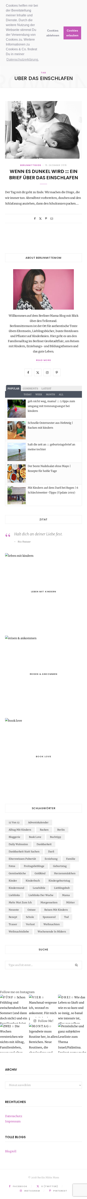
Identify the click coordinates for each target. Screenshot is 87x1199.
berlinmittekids (30, 165)
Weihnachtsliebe (19, 931)
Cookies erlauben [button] (72, 33)
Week (38, 394)
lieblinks (14, 895)
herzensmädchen (64, 873)
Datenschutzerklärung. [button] (22, 59)
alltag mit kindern (20, 829)
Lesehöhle (39, 887)
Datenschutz (13, 1116)
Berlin (61, 829)
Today (28, 394)
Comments (30, 388)
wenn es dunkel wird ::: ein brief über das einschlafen (43, 174)
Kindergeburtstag (59, 880)
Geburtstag (60, 866)
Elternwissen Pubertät (22, 858)
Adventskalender (38, 822)
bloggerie (14, 836)
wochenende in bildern (52, 931)
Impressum (13, 1121)
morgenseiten (48, 902)
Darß (51, 851)
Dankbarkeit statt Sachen (24, 851)
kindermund (16, 887)
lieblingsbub (62, 887)
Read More (43, 360)
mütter (70, 902)
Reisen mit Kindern (56, 909)
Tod (66, 916)
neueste (14, 909)
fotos (12, 866)
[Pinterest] (46, 218)
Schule (30, 916)
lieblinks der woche (41, 895)
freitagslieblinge (34, 866)
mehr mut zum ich (20, 902)
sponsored (49, 916)
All (61, 394)
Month (50, 394)
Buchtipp (55, 836)
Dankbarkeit (44, 844)
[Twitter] (40, 218)
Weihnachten (52, 924)
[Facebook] (35, 218)
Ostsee (32, 909)
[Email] (51, 218)
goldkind (40, 873)
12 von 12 (14, 822)
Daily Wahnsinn (18, 844)
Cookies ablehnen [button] (52, 33)
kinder (13, 880)
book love (35, 836)
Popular (13, 388)
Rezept (13, 916)
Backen (44, 829)
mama (66, 895)
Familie (70, 858)
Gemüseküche (17, 873)
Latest (46, 388)
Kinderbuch (33, 880)
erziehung (51, 858)
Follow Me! (45, 1021)
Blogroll (10, 1151)
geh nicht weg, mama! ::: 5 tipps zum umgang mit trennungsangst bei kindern (51, 406)
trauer (13, 924)
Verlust (30, 924)
